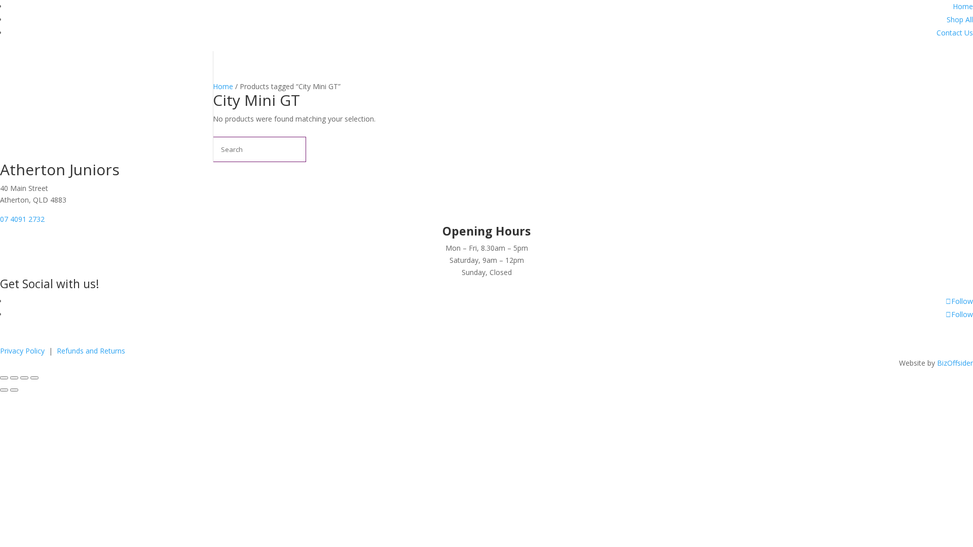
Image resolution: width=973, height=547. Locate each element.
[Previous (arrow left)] (4, 390)
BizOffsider (955, 363)
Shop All (960, 19)
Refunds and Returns (91, 351)
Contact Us (955, 32)
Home (963, 6)
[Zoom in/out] (4, 377)
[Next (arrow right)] (14, 390)
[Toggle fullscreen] (14, 377)
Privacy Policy (23, 351)
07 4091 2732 (22, 219)
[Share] (24, 377)
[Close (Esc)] (34, 377)
